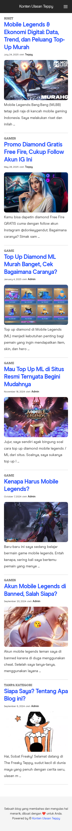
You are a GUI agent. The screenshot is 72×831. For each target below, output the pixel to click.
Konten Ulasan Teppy (46, 818)
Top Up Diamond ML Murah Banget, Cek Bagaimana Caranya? (30, 264)
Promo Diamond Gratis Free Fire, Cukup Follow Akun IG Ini (34, 152)
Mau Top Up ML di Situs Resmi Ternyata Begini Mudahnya (34, 376)
